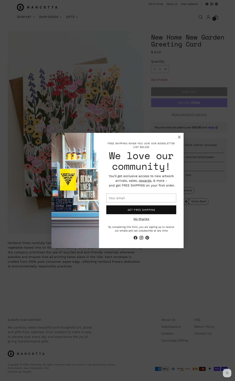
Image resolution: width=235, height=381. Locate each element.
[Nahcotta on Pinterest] (147, 238)
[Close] (179, 137)
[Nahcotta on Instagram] (141, 238)
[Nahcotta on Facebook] (135, 238)
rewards (145, 180)
